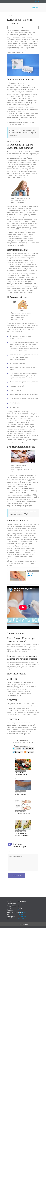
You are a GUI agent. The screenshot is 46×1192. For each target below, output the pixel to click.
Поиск (37, 1)
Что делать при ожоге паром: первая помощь (23, 814)
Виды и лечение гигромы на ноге (20, 794)
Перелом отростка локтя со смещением (22, 834)
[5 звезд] (21, 742)
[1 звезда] (14, 742)
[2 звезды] (15, 742)
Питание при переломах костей (21, 773)
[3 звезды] (17, 742)
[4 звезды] (19, 742)
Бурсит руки (30, 574)
